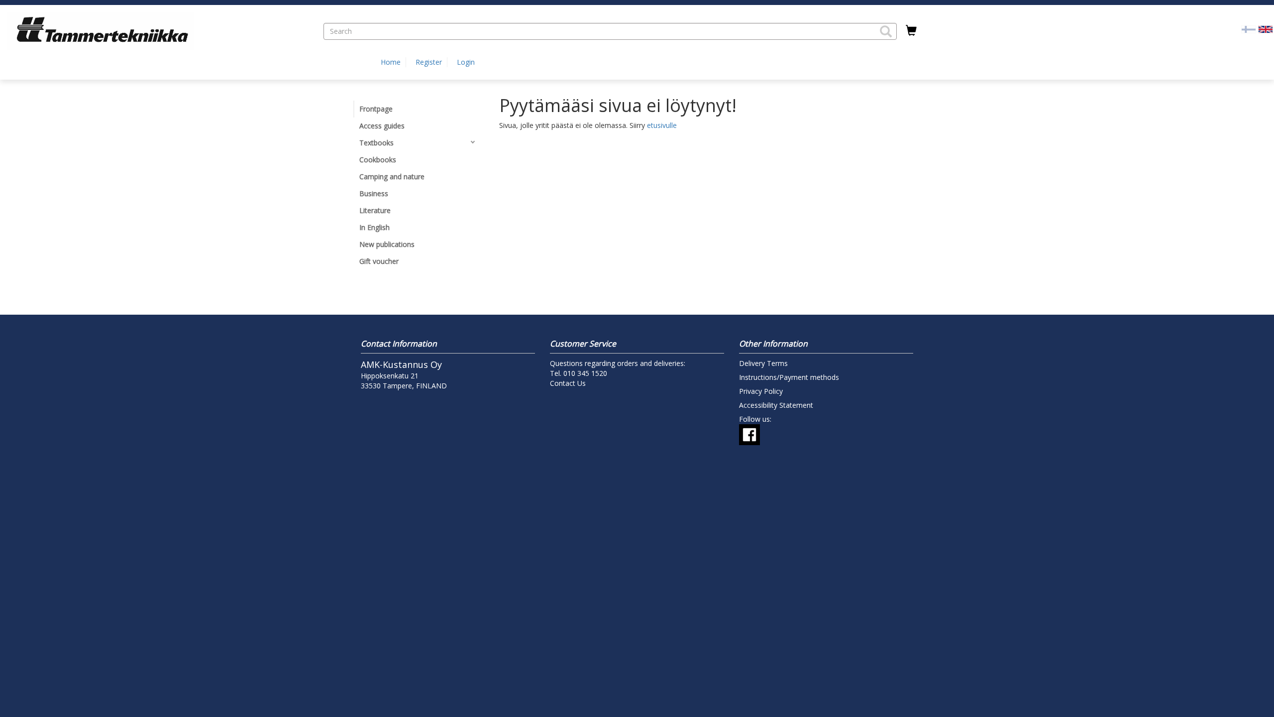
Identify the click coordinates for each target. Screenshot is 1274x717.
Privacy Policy (761, 391)
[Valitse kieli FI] (1248, 28)
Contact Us (568, 383)
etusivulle (662, 125)
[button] (886, 31)
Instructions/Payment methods (789, 377)
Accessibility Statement (776, 405)
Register (429, 62)
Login (466, 62)
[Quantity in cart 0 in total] (911, 30)
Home (391, 62)
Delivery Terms (763, 363)
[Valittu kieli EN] (1265, 28)
